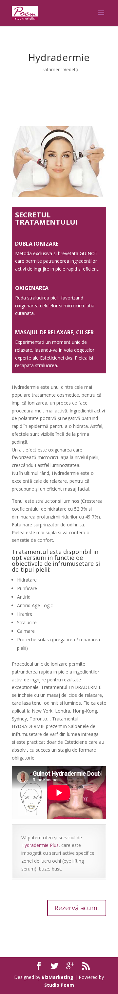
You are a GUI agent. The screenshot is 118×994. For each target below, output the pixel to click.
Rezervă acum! (76, 907)
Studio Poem (59, 985)
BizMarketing (57, 977)
